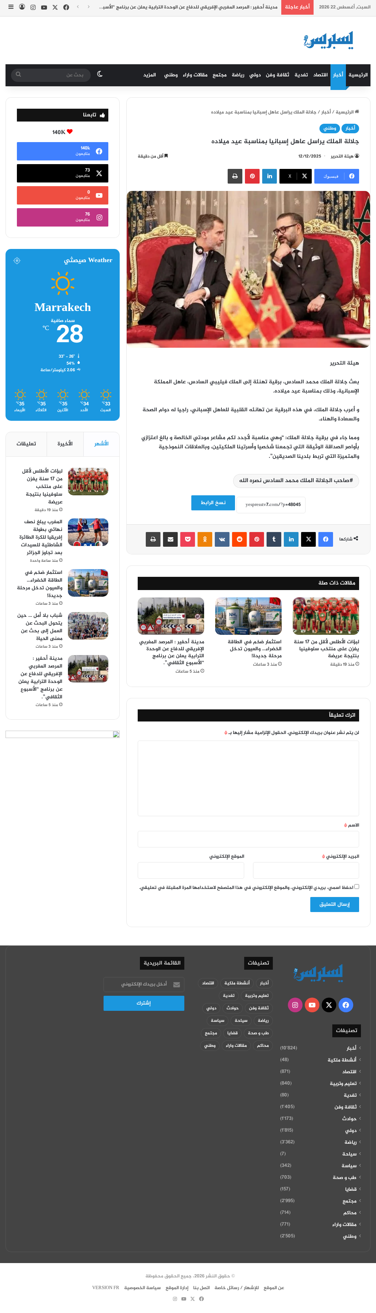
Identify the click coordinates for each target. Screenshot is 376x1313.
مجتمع (220, 75)
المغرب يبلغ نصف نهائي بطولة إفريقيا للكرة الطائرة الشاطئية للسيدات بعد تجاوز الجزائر (40, 537)
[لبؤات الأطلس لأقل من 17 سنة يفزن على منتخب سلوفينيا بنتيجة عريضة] (326, 616)
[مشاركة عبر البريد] (170, 539)
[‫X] (308, 539)
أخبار (338, 75)
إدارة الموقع (177, 1288)
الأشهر (101, 444)
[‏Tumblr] (274, 539)
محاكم (350, 1213)
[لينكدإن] (269, 176)
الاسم (351, 825)
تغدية (301, 75)
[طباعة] (235, 176)
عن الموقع (274, 1288)
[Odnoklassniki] (205, 539)
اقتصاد (320, 75)
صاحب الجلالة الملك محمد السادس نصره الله (294, 481)
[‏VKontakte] (222, 539)
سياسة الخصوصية (142, 1288)
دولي (255, 75)
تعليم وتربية (343, 1084)
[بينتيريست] (252, 176)
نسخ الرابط (213, 503)
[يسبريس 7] (330, 40)
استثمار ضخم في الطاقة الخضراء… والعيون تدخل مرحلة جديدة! (255, 649)
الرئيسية (358, 75)
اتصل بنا (201, 1288)
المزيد (149, 75)
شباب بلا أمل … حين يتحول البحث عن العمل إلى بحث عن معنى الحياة (39, 627)
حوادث (349, 1119)
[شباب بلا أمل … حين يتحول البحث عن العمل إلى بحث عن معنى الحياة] (88, 626)
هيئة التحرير (342, 156)
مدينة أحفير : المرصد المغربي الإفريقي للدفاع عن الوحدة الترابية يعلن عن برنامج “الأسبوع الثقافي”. (177, 7)
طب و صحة (345, 1178)
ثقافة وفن (277, 75)
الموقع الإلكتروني (226, 857)
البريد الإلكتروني (340, 857)
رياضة (238, 75)
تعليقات (26, 444)
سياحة (349, 1154)
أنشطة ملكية (342, 1060)
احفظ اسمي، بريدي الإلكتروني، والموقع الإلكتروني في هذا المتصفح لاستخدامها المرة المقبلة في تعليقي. (246, 888)
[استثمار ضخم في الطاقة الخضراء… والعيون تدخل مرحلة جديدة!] (248, 616)
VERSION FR (105, 1288)
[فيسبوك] (325, 539)
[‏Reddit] (239, 539)
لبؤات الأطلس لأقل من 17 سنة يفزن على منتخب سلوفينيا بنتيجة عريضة (326, 649)
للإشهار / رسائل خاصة (236, 1288)
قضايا (351, 1190)
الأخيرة (65, 444)
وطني (171, 75)
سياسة (349, 1166)
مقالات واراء (195, 75)
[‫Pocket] (187, 539)
